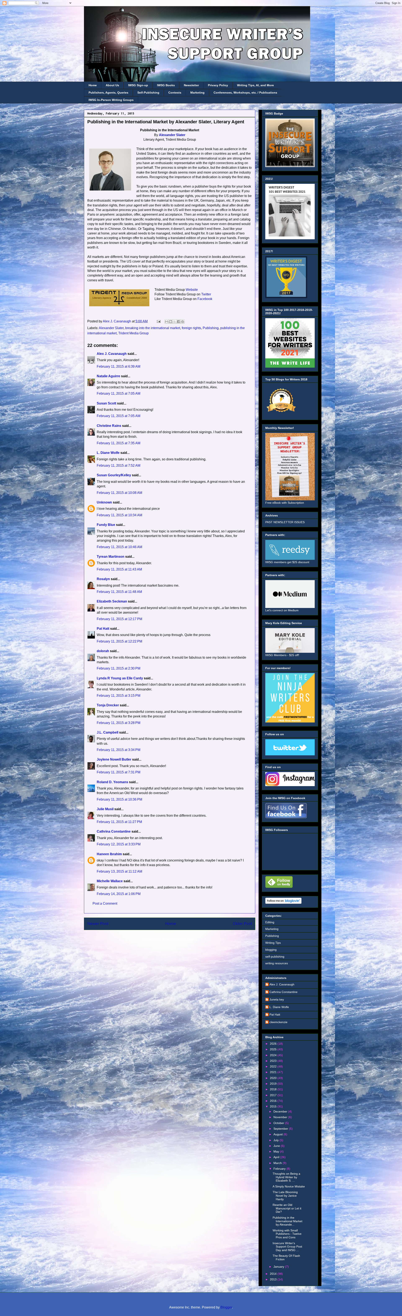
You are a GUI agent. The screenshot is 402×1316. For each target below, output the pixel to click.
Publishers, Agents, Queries (108, 92)
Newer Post (97, 923)
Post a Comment (105, 903)
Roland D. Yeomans (112, 782)
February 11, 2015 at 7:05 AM (118, 393)
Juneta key (276, 999)
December (280, 1111)
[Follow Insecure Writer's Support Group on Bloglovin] (283, 902)
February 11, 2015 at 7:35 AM (118, 443)
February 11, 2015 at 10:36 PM (119, 799)
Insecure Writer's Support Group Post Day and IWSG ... (287, 1246)
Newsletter (191, 85)
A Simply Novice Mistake (289, 1186)
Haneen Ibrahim (109, 854)
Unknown (104, 502)
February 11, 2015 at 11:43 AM (119, 569)
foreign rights (191, 328)
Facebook (204, 299)
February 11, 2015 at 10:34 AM (119, 515)
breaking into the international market (152, 328)
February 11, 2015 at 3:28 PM (118, 723)
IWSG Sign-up (138, 85)
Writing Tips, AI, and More (255, 85)
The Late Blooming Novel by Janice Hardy (285, 1195)
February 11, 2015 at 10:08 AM (119, 492)
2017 (273, 1095)
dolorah (103, 651)
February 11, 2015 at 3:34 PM (118, 750)
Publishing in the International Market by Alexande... (287, 1221)
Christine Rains (109, 426)
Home (93, 85)
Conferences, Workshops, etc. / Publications (245, 92)
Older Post (242, 923)
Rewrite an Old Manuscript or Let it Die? (287, 1208)
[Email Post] (158, 321)
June (277, 1145)
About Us (112, 85)
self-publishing (274, 956)
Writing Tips (273, 942)
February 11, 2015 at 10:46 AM (119, 547)
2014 (273, 1273)
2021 (273, 1072)
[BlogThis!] (171, 321)
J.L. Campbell (107, 732)
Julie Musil (105, 809)
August (278, 1134)
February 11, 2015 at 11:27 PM (119, 822)
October (279, 1123)
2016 (273, 1100)
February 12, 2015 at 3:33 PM (118, 844)
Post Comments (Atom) (180, 939)
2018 (273, 1089)
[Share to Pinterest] (182, 321)
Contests (174, 92)
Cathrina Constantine (114, 831)
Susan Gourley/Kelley (114, 475)
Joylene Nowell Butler (114, 759)
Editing (269, 922)
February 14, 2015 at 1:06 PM (118, 894)
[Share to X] (175, 321)
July (276, 1140)
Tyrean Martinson (110, 556)
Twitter (206, 294)
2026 (273, 1043)
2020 (273, 1078)
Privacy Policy (218, 85)
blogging (271, 949)
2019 (273, 1083)
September (281, 1128)
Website (192, 289)
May (276, 1151)
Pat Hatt (103, 628)
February (279, 1168)
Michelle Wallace (110, 881)
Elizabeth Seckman (112, 601)
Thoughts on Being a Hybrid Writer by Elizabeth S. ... (286, 1177)
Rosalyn (103, 579)
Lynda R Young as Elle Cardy (120, 678)
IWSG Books (166, 85)
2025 (273, 1049)
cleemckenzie (278, 1022)
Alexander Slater (172, 135)
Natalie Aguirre (108, 376)
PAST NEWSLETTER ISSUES (285, 522)
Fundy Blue (106, 525)
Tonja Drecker (108, 705)
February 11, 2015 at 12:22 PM (119, 641)
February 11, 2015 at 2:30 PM (118, 668)
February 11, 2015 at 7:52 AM (118, 465)
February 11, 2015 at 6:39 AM (118, 366)
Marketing (197, 92)
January (279, 1266)
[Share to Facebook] (179, 321)
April (276, 1157)
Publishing (211, 328)
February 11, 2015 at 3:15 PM (118, 695)
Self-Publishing (148, 92)
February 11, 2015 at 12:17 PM (119, 619)
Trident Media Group (133, 333)
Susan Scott (106, 403)
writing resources (276, 963)
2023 (273, 1060)
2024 (273, 1055)
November (280, 1117)
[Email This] (167, 321)
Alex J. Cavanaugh (112, 353)
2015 (273, 1106)
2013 (273, 1279)
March (278, 1163)
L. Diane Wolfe (108, 453)
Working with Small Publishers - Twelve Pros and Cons (287, 1234)
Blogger (226, 1307)
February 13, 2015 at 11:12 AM (119, 871)
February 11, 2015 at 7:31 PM (118, 772)
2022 (273, 1066)
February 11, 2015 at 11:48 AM (119, 592)
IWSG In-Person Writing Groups (111, 100)
